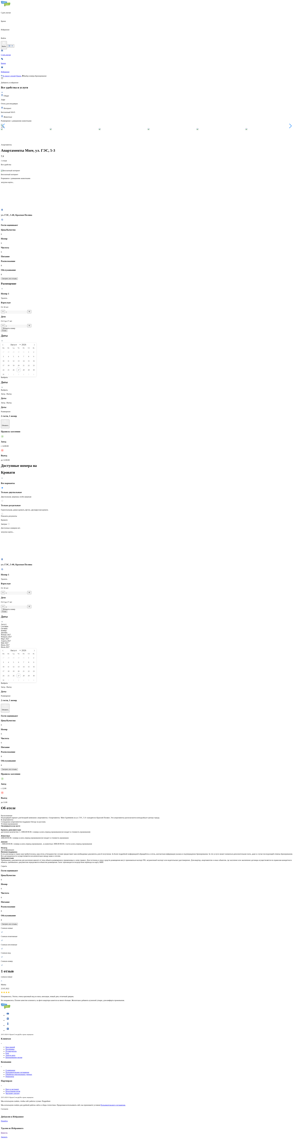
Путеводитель (11, 1051)
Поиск (18, 76)
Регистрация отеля (13, 1091)
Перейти (4, 1121)
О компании (10, 1070)
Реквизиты (10, 1076)
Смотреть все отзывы (9, 278)
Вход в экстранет (12, 1089)
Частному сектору (13, 1093)
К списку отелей (9, 76)
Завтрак (4, 524)
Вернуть (4, 1133)
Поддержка (10, 1049)
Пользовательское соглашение (17, 1072)
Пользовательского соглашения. (113, 1105)
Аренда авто (10, 1055)
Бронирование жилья (14, 1057)
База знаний (10, 1047)
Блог (7, 1053)
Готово (4, 330)
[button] (3, 125)
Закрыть (4, 1137)
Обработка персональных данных (19, 1074)
